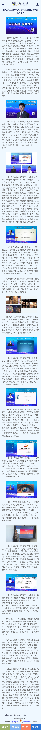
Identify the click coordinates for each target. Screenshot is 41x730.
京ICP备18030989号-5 (15, 721)
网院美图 (24, 715)
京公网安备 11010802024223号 (27, 721)
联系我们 (10, 715)
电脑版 (18, 715)
